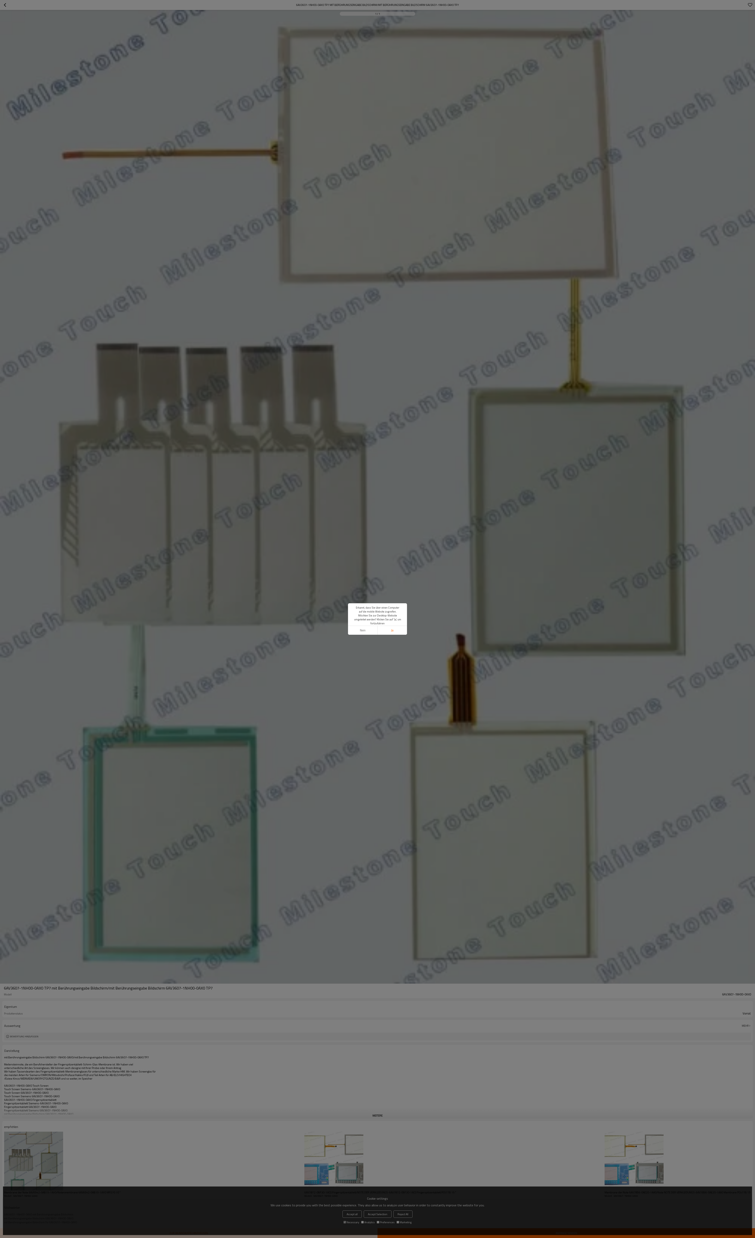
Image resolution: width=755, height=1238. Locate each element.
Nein (363, 630)
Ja (392, 630)
